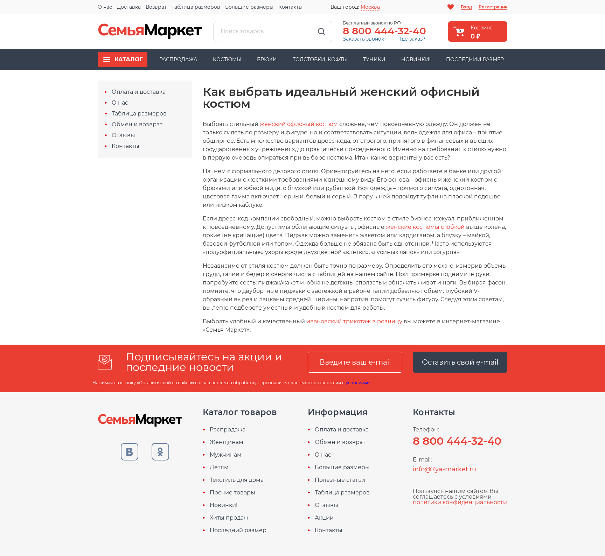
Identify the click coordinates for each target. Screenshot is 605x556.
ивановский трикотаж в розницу (354, 321)
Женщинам (226, 442)
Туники (374, 59)
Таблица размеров (196, 7)
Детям (219, 467)
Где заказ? (412, 39)
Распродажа (178, 59)
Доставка (129, 7)
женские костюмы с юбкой (425, 227)
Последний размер (475, 59)
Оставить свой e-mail (460, 362)
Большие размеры (249, 7)
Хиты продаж (229, 518)
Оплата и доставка (139, 92)
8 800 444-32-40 (384, 31)
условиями (358, 382)
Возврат (156, 7)
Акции (324, 518)
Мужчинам (226, 455)
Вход (466, 6)
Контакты (290, 7)
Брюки (267, 59)
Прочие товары (232, 492)
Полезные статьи (340, 480)
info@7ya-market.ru (444, 469)
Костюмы (227, 59)
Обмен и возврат (137, 124)
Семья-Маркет (150, 31)
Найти (321, 31)
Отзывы (123, 135)
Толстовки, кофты (320, 59)
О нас (105, 7)
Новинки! (416, 59)
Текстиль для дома (237, 480)
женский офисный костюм (299, 124)
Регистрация (493, 6)
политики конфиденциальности (460, 502)
